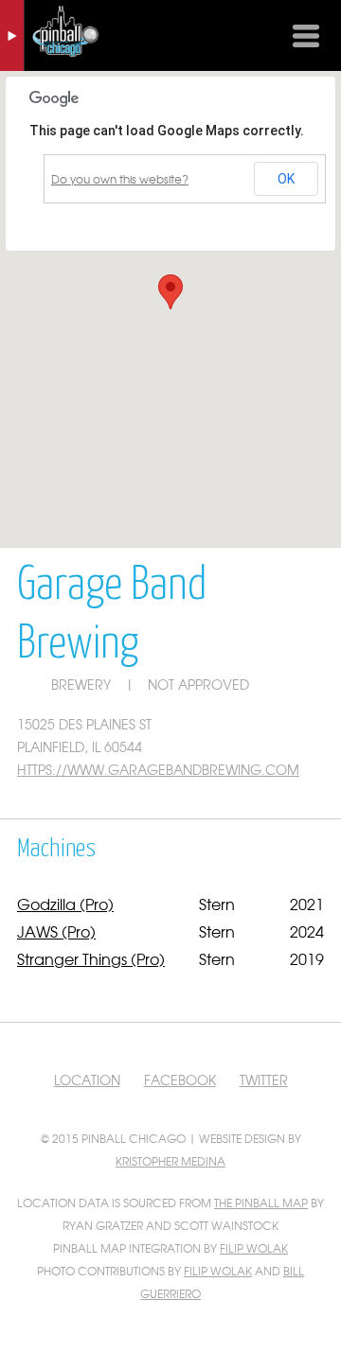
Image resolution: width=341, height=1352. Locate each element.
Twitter (264, 1079)
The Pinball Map (261, 1202)
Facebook (180, 1079)
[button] (170, 292)
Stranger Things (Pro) (91, 958)
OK (286, 178)
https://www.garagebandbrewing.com (158, 769)
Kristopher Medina (170, 1160)
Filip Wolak (254, 1247)
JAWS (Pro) (56, 931)
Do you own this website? (119, 178)
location (87, 1079)
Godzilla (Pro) (65, 903)
